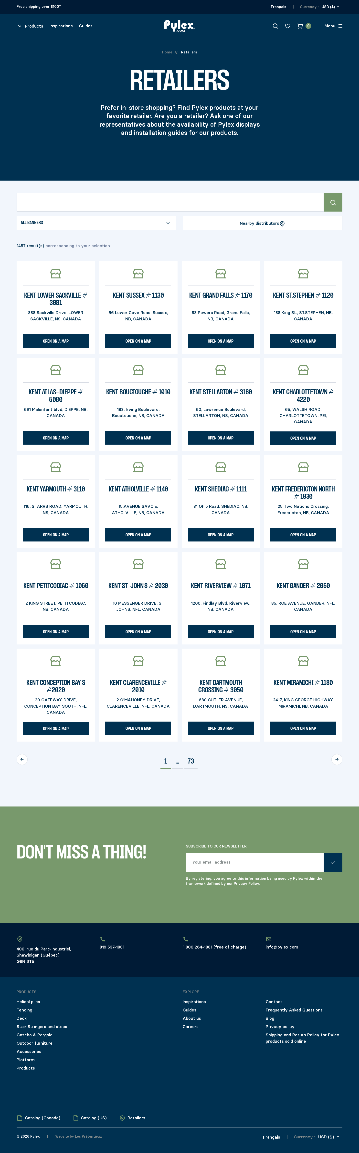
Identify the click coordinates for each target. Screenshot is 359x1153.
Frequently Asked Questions (294, 1010)
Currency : (309, 7)
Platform (26, 1059)
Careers (191, 1026)
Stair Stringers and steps (42, 1026)
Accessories (29, 1051)
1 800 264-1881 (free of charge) (214, 947)
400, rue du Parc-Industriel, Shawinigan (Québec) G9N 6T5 (44, 955)
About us (192, 1018)
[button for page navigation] (22, 759)
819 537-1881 (112, 947)
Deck (22, 1018)
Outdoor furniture (35, 1043)
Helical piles (28, 1001)
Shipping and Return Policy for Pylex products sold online (302, 1038)
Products (26, 1068)
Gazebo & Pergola (35, 1034)
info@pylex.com (282, 947)
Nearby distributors (259, 223)
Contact (274, 1001)
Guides (86, 25)
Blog (270, 1018)
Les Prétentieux (88, 1136)
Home (167, 52)
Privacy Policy (246, 883)
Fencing (24, 1010)
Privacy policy (280, 1026)
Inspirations (61, 25)
